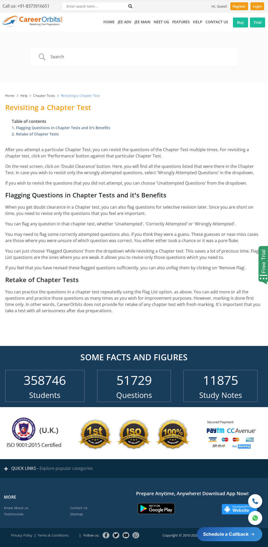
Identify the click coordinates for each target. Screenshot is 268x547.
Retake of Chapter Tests (37, 134)
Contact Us (78, 508)
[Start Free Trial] (261, 265)
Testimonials (14, 514)
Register (239, 6)
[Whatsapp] (135, 535)
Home (10, 96)
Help (24, 96)
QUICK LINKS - (51, 468)
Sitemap (76, 514)
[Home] (32, 26)
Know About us (16, 508)
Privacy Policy (21, 535)
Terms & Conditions (53, 535)
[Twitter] (116, 535)
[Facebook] (106, 535)
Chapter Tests (44, 96)
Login (257, 6)
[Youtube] (125, 535)
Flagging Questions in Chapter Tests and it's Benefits (63, 128)
